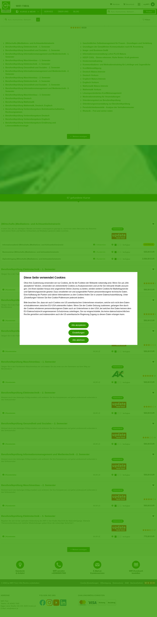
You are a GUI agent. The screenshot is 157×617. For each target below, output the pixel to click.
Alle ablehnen (78, 340)
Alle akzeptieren (79, 325)
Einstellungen (78, 333)
